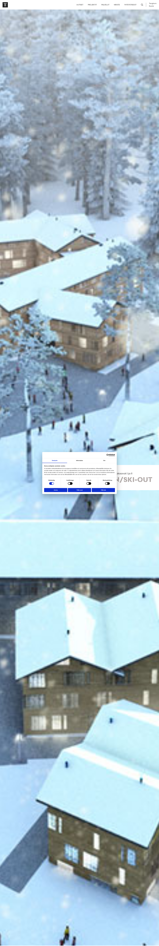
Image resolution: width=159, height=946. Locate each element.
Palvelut (105, 5)
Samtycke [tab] (55, 460)
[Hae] (142, 5)
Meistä (117, 5)
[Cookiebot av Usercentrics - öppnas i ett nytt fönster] (107, 455)
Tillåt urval (80, 490)
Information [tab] (79, 460)
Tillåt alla (103, 490)
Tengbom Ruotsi (153, 4)
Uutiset (79, 5)
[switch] (70, 483)
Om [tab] (104, 460)
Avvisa (56, 490)
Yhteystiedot (130, 5)
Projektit (92, 5)
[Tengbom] (5, 4)
